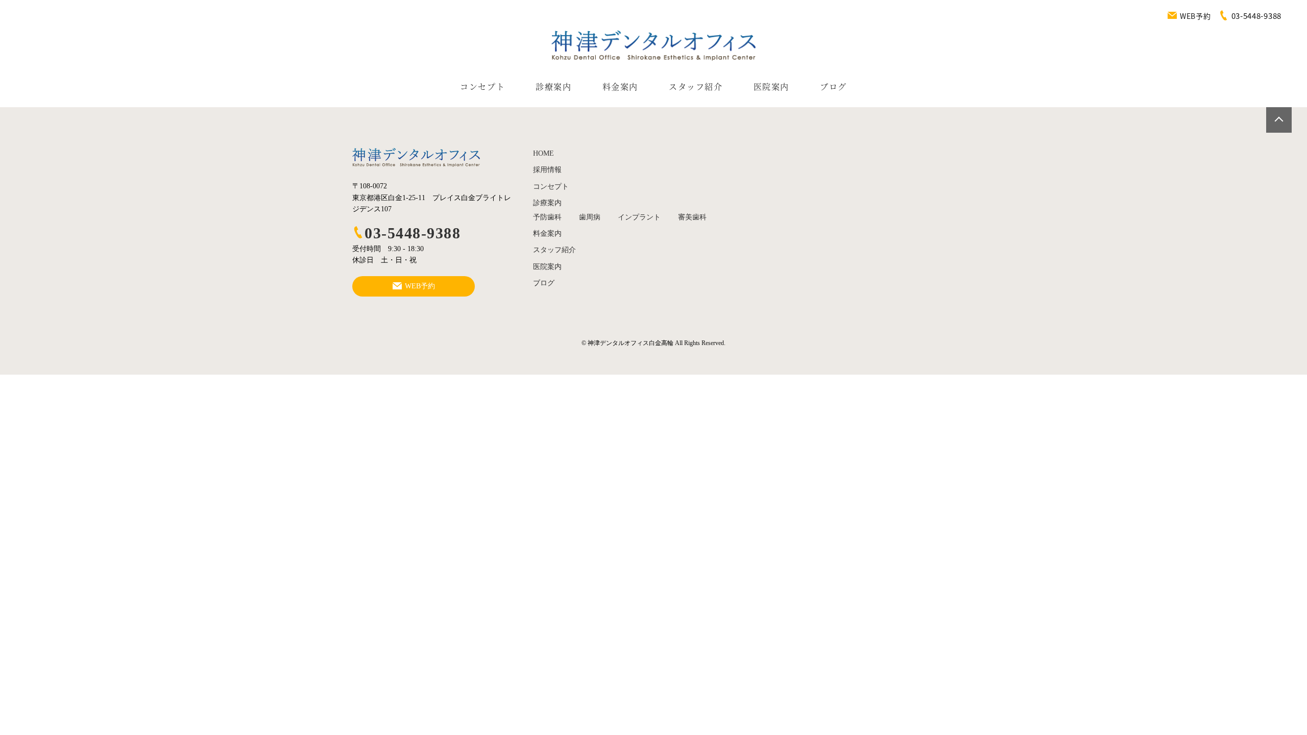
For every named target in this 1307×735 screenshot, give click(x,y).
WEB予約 (1195, 16)
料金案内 (620, 86)
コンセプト (482, 86)
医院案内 (771, 86)
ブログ (833, 86)
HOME (543, 153)
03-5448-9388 (413, 233)
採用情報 (547, 170)
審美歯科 (692, 217)
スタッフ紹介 (696, 86)
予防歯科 (547, 217)
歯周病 (589, 217)
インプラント (639, 217)
